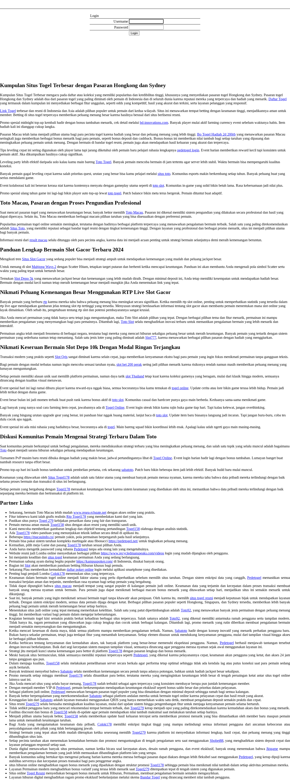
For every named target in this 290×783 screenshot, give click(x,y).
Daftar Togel (277, 99)
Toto (3, 450)
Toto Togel (103, 162)
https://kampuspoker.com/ (94, 561)
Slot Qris (61, 357)
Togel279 (32, 704)
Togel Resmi (36, 773)
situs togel (55, 557)
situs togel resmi (201, 598)
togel (111, 427)
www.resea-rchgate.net (89, 512)
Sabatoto (181, 631)
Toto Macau (134, 212)
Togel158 (57, 525)
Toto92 (186, 610)
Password (121, 27)
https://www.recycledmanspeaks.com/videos (132, 553)
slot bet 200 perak (129, 364)
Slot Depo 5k (23, 278)
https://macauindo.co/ (39, 537)
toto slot (158, 185)
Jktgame (272, 749)
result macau (38, 240)
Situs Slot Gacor (33, 259)
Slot (27, 565)
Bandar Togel (150, 777)
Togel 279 (46, 521)
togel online (180, 388)
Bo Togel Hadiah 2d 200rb (216, 134)
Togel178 (63, 489)
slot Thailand (135, 376)
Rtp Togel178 (76, 516)
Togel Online (115, 407)
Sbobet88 (216, 740)
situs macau (63, 586)
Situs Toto (17, 228)
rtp (45, 302)
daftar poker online (80, 569)
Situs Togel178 (59, 477)
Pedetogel (81, 549)
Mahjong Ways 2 (44, 267)
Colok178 (58, 573)
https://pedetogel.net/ (123, 541)
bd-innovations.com (154, 122)
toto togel (114, 193)
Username (121, 21)
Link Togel (8, 111)
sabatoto (127, 470)
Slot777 (150, 337)
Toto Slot (127, 322)
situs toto (164, 174)
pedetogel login (188, 150)
